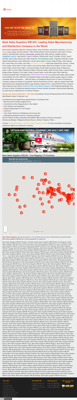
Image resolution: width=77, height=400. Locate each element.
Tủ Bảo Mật (36, 389)
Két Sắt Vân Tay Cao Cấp (11, 393)
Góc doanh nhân (29, 2)
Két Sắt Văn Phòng (38, 385)
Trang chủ (9, 2)
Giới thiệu (18, 2)
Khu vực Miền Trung (54, 385)
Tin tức (56, 2)
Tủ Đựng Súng (8, 385)
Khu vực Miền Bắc (53, 383)
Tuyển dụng (64, 2)
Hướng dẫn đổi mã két (43, 2)
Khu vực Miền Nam (53, 387)
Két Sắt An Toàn (8, 387)
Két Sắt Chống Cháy (9, 391)
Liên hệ (8, 6)
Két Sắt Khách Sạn (9, 389)
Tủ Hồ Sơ (6, 383)
